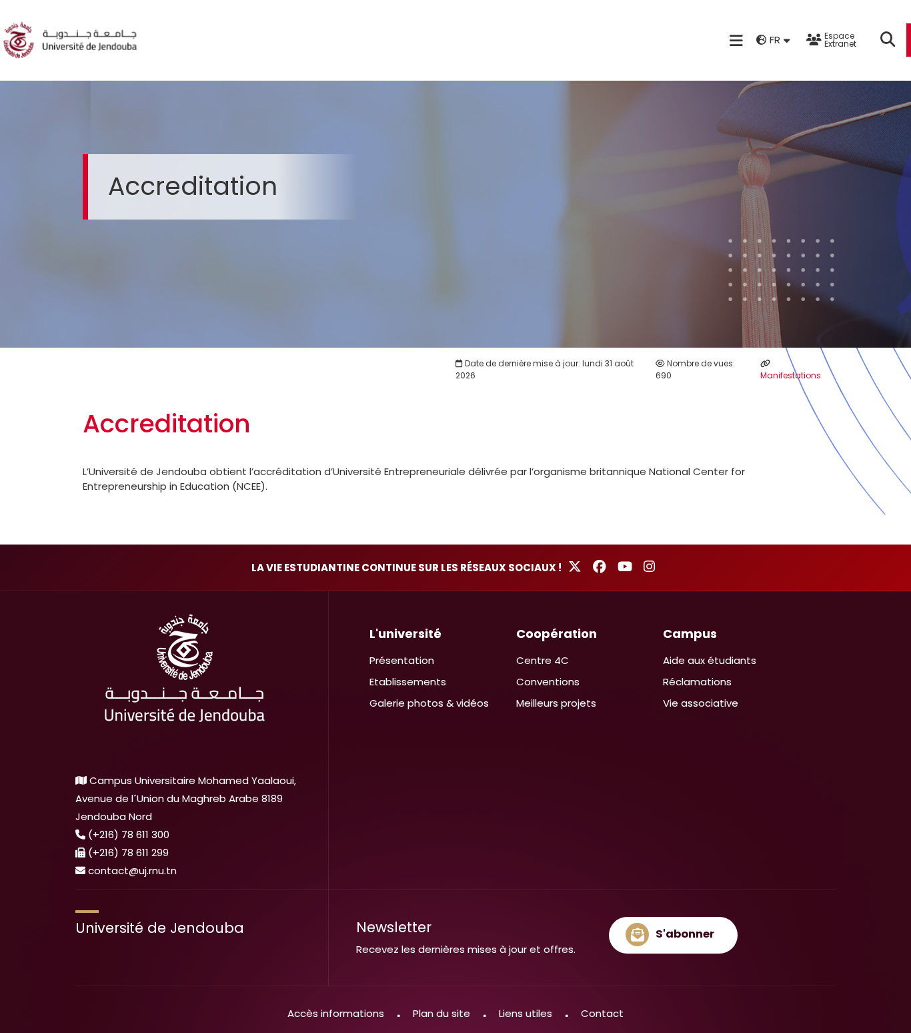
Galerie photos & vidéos (429, 703)
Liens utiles (525, 1013)
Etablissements (407, 682)
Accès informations (335, 1013)
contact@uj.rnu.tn (132, 871)
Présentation (401, 660)
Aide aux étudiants (709, 660)
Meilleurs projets (556, 703)
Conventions (548, 682)
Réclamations (697, 682)
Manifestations (790, 375)
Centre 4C (542, 660)
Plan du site (441, 1013)
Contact (602, 1013)
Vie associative (700, 703)
